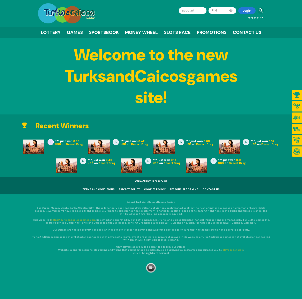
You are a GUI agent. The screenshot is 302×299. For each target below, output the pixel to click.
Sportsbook (104, 32)
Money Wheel (141, 32)
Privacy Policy (129, 189)
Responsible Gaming (184, 189)
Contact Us (247, 32)
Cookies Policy (155, 189)
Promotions (212, 32)
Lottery (51, 32)
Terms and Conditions (98, 189)
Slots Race (177, 32)
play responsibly (232, 249)
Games (75, 32)
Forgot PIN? (255, 17)
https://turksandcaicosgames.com (73, 219)
